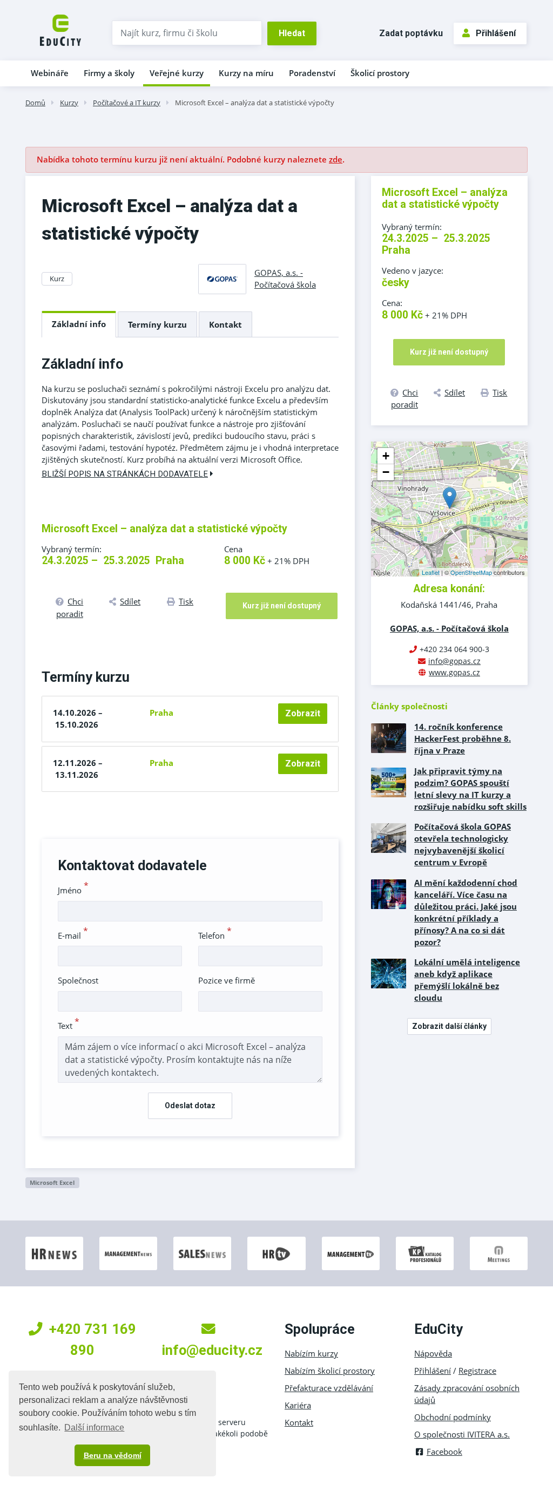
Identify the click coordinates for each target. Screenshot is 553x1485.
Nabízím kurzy (311, 1353)
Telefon (215, 935)
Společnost (78, 980)
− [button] (385, 472)
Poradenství (312, 72)
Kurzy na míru (246, 72)
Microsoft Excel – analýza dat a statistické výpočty (254, 102)
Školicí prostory (379, 72)
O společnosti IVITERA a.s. (462, 1434)
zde (335, 159)
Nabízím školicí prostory (330, 1370)
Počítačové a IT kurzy (126, 102)
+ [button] (385, 456)
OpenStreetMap (471, 572)
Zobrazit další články (449, 1026)
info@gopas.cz (454, 661)
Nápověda (433, 1353)
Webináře (50, 72)
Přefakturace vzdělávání (329, 1387)
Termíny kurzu (157, 324)
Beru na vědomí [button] (112, 1455)
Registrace (477, 1370)
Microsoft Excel (52, 1182)
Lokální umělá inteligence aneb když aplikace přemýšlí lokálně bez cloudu (467, 980)
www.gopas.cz (454, 672)
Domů (35, 102)
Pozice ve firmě (226, 980)
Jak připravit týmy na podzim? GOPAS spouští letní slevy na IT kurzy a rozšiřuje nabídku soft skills (470, 788)
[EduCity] (60, 29)
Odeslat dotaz (190, 1105)
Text (68, 1025)
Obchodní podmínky (452, 1417)
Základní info (79, 323)
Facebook (444, 1451)
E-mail (73, 935)
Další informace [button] (94, 1427)
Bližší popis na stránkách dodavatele (125, 474)
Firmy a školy (109, 72)
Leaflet (431, 572)
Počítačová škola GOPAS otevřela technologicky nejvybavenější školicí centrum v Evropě (462, 844)
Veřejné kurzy (177, 72)
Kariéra (298, 1405)
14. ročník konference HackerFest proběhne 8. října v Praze (462, 738)
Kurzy (69, 102)
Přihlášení (496, 33)
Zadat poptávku (411, 33)
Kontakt (225, 324)
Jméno (73, 890)
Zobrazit (302, 713)
